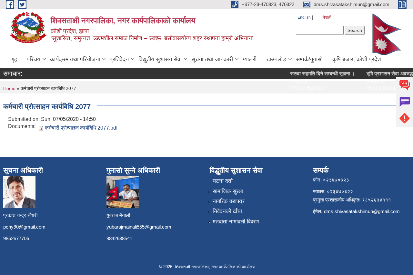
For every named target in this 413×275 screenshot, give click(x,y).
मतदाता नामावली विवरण (236, 222)
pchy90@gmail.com (24, 227)
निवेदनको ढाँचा (227, 211)
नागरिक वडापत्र (229, 201)
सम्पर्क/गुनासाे (309, 59)
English (304, 17)
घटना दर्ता (223, 181)
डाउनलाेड (276, 59)
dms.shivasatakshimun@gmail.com (362, 211)
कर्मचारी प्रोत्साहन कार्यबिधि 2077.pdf (81, 128)
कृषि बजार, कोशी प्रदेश (356, 59)
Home (9, 88)
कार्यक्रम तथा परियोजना (75, 59)
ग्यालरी (250, 59)
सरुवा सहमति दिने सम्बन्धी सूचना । (320, 73)
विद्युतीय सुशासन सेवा (160, 59)
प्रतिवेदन (119, 59)
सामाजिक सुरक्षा (228, 191)
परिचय (33, 59)
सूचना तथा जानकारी (212, 59)
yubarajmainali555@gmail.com (138, 227)
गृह (14, 59)
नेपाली (327, 17)
